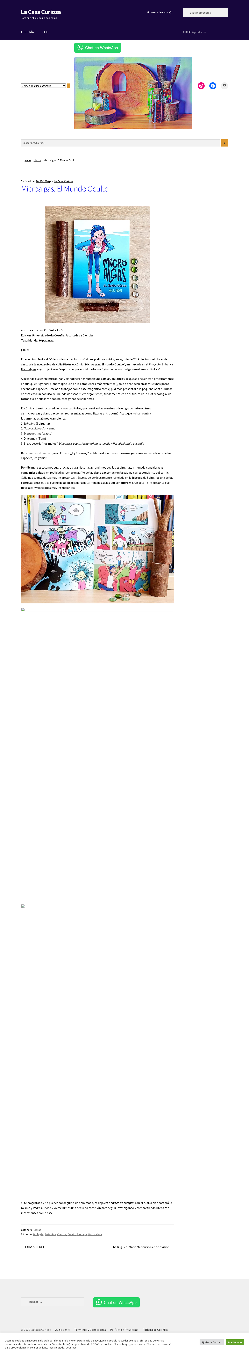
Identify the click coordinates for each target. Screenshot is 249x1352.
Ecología (81, 1234)
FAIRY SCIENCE (35, 1247)
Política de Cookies (155, 1330)
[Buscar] (224, 143)
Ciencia (61, 1234)
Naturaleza (95, 1234)
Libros (37, 160)
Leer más (71, 1347)
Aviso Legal (62, 1330)
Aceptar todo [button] (235, 1342)
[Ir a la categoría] (68, 85)
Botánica (50, 1234)
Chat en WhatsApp (101, 47)
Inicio (28, 160)
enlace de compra (122, 1203)
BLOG (44, 32)
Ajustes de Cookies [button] (211, 1342)
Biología (38, 1234)
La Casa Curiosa (41, 12)
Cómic (71, 1234)
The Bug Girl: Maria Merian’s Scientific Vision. (140, 1247)
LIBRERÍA (27, 32)
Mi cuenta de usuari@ (159, 12)
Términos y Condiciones (90, 1330)
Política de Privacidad (124, 1330)
